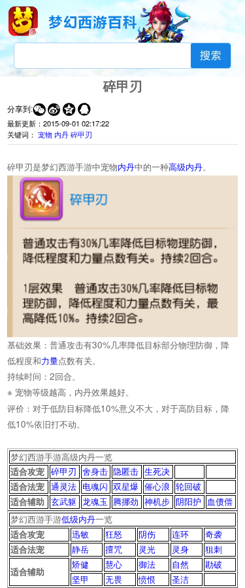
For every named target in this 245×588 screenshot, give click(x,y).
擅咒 (113, 549)
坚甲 (80, 579)
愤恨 (147, 579)
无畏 (113, 579)
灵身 (180, 549)
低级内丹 (78, 519)
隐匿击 (126, 471)
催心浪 (157, 486)
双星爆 (126, 486)
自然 (180, 564)
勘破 (213, 564)
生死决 (157, 471)
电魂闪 (95, 486)
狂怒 (113, 534)
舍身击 (95, 471)
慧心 (113, 564)
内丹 (61, 134)
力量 (49, 360)
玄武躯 (63, 501)
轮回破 (188, 486)
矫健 (80, 564)
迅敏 (80, 534)
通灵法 (63, 486)
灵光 (147, 549)
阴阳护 (188, 501)
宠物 (45, 134)
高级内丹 (186, 166)
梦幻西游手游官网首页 (22, 21)
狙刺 (213, 549)
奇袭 (213, 534)
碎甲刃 (81, 134)
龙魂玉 (95, 501)
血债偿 (220, 501)
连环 (180, 534)
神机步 (157, 501)
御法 (147, 564)
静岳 (80, 549)
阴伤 (147, 534)
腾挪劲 (126, 501)
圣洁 (180, 579)
